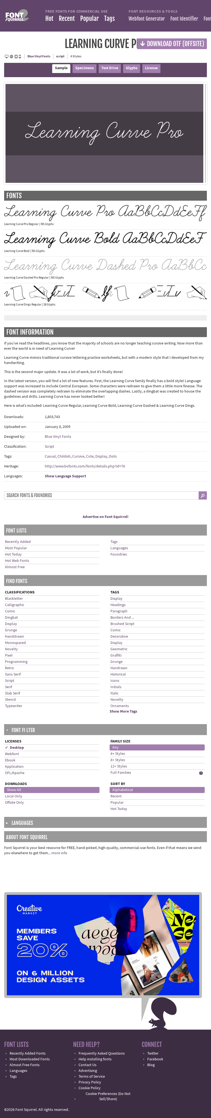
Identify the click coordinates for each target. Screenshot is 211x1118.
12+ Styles (118, 766)
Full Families (120, 772)
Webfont (12, 754)
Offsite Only (14, 802)
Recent (67, 18)
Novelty (11, 649)
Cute (90, 456)
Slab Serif (12, 693)
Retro (9, 668)
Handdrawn (14, 636)
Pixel (9, 655)
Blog (151, 1065)
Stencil (10, 699)
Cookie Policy (90, 1088)
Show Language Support (65, 476)
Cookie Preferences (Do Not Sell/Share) (108, 1096)
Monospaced (15, 642)
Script (49, 446)
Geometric (118, 649)
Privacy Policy (90, 1082)
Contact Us (87, 1065)
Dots (113, 456)
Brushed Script (122, 623)
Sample (61, 68)
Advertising (88, 1070)
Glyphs (131, 68)
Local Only (13, 796)
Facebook (155, 1059)
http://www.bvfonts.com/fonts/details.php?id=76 (85, 466)
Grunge (11, 630)
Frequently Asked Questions (102, 1053)
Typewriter (13, 706)
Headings (118, 605)
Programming (16, 661)
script (60, 56)
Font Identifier (184, 19)
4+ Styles (117, 753)
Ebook (10, 760)
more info (59, 853)
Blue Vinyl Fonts (38, 56)
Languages (119, 548)
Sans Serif (13, 674)
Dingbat (11, 617)
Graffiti (115, 655)
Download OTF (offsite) (172, 43)
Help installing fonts (95, 1059)
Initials (115, 687)
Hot (49, 18)
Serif (8, 687)
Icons (114, 680)
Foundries (118, 554)
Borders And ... (122, 617)
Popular (89, 18)
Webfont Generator (147, 19)
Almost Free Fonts (25, 1065)
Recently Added (18, 541)
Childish (64, 456)
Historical (118, 674)
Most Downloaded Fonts (30, 1059)
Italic (114, 693)
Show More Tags (123, 711)
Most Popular (16, 548)
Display (101, 456)
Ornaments (119, 706)
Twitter (153, 1053)
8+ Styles (117, 760)
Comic (10, 611)
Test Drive (109, 68)
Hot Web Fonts (17, 560)
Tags (109, 18)
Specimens (84, 68)
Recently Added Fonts (28, 1053)
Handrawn (118, 668)
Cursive (78, 456)
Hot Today (13, 554)
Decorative (119, 636)
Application (14, 766)
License (151, 68)
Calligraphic (14, 605)
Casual (50, 456)
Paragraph (118, 611)
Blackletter (14, 598)
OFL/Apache (14, 772)
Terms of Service (92, 1076)
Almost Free (15, 567)
